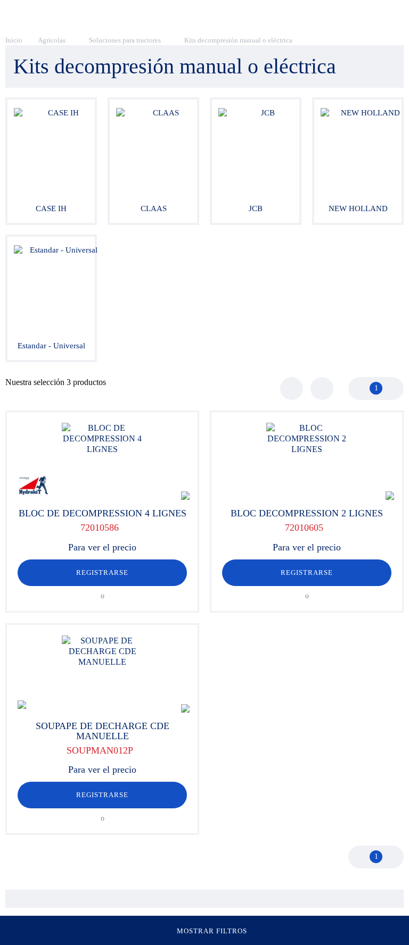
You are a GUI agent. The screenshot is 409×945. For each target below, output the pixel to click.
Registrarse (102, 572)
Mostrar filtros (212, 931)
